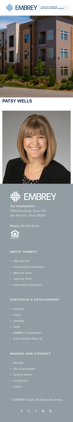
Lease (17, 386)
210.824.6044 (29, 226)
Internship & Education (27, 285)
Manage (18, 363)
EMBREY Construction (27, 333)
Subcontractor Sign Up (27, 338)
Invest (17, 315)
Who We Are (21, 261)
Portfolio (18, 309)
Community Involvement (28, 267)
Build (16, 326)
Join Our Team (22, 279)
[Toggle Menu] (65, 8)
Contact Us (20, 380)
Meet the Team (22, 273)
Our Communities (24, 369)
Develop (18, 321)
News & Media (22, 374)
